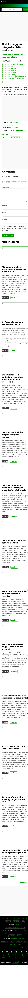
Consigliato (17, 919)
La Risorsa (23, 933)
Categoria (23, 882)
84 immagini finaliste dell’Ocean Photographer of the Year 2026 (14, 269)
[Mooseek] (4, 1)
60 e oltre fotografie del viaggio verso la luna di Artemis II (12, 646)
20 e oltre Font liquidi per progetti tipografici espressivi (13, 434)
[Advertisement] (14, 27)
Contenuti (16, 921)
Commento (6, 187)
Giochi (12, 941)
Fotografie (19, 130)
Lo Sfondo (12, 936)
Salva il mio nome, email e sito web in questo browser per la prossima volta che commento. (14, 228)
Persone (5, 134)
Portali (25, 919)
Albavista (15, 962)
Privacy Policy (19, 947)
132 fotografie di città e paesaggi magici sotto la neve (13, 799)
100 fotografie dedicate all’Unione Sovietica (12, 323)
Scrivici (18, 924)
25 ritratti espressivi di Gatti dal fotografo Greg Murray (15, 851)
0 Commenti (15, 138)
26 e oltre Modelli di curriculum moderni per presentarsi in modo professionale (13, 378)
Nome (4, 205)
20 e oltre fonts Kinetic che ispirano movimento (14, 541)
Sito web (4, 219)
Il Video (19, 936)
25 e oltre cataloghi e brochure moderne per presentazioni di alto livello (14, 487)
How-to (12, 944)
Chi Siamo (9, 919)
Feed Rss (8, 921)
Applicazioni (4, 941)
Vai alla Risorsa (12, 122)
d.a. (23, 921)
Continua (14, 298)
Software (21, 938)
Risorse (18, 941)
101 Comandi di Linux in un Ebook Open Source (13, 747)
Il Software (23, 930)
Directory (14, 938)
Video (19, 944)
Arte (12, 130)
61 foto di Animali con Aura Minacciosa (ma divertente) (15, 696)
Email (4, 212)
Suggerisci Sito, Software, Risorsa (15, 927)
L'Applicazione (7, 933)
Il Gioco (16, 933)
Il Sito (15, 930)
